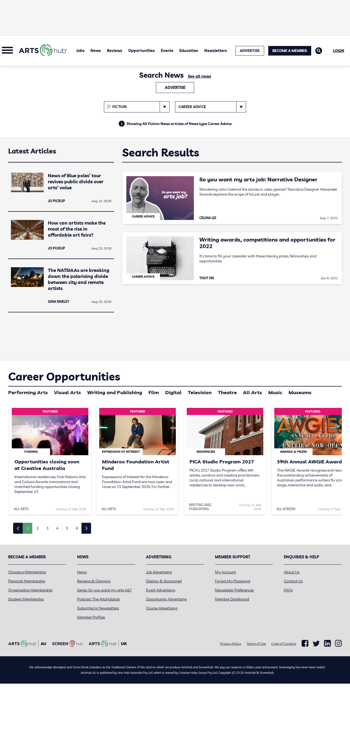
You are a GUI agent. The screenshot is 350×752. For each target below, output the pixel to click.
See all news (199, 76)
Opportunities (141, 50)
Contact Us (293, 581)
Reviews (114, 50)
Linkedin (327, 643)
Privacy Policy (230, 643)
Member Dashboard (232, 599)
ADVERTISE (250, 50)
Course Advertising (161, 608)
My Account (225, 572)
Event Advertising (160, 590)
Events (167, 50)
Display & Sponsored (164, 581)
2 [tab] (37, 528)
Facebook (305, 643)
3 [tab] (47, 528)
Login (338, 50)
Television (200, 392)
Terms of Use (256, 643)
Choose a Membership (27, 572)
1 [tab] (28, 528)
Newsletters (215, 50)
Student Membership (26, 599)
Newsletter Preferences (234, 590)
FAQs (288, 590)
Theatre (227, 392)
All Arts (252, 392)
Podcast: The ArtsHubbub (98, 599)
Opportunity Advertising (166, 599)
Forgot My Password (232, 581)
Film (153, 392)
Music (275, 392)
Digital (173, 392)
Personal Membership (26, 581)
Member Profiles (91, 617)
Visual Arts (67, 392)
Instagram (338, 643)
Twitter (316, 643)
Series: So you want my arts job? (104, 590)
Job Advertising (159, 572)
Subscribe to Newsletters (98, 608)
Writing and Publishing (114, 392)
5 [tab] (67, 528)
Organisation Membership (30, 590)
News (96, 50)
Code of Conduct (283, 643)
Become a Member (289, 50)
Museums (299, 392)
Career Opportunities (64, 376)
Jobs (80, 50)
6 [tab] (77, 528)
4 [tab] (57, 528)
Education (188, 50)
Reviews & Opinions (93, 581)
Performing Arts (28, 392)
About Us (291, 572)
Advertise (175, 87)
